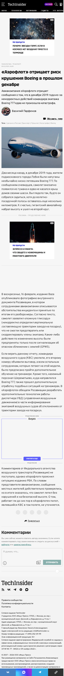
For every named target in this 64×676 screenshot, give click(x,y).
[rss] (2, 589)
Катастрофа (44, 123)
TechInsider (17, 4)
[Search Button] (56, 4)
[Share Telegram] (40, 672)
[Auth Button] (61, 4)
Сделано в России (13, 123)
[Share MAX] (24, 672)
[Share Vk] (8, 672)
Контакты (6, 607)
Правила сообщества (11, 600)
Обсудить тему (55, 118)
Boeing (53, 123)
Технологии (6, 64)
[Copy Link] (56, 672)
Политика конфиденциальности (17, 603)
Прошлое (34, 123)
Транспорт (17, 64)
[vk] (8, 589)
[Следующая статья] (32, 571)
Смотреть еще (32, 459)
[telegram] (14, 589)
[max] (26, 589)
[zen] (20, 589)
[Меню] (3, 4)
